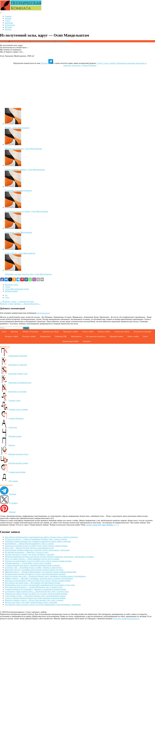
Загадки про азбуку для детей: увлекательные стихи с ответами (31, 602)
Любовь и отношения (30, 332)
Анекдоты (76, 65)
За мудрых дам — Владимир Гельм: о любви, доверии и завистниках (33, 567)
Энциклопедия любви (70, 341)
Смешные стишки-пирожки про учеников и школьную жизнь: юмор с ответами (38, 541)
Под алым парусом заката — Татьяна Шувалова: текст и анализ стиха (33, 587)
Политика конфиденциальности (126, 619)
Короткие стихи (16, 41)
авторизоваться (43, 313)
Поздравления (45, 336)
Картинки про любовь (51, 332)
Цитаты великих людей (18, 463)
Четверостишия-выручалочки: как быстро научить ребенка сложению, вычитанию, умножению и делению (49, 557)
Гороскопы (87, 341)
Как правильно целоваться (95, 336)
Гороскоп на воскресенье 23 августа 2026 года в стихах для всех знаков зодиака (38, 581)
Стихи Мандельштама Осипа (43, 41)
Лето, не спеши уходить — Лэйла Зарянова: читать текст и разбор (32, 559)
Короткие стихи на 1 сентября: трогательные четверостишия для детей (34, 570)
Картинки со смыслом (17, 365)
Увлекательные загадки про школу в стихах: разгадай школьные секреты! (35, 574)
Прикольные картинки (125, 63)
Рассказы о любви (29, 336)
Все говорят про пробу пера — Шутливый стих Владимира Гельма (32, 583)
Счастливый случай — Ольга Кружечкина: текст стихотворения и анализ (35, 596)
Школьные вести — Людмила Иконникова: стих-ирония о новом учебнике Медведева (40, 572)
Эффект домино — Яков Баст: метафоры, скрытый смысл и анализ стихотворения (39, 578)
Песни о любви (133, 336)
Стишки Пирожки (88, 65)
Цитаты (8, 29)
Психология (10, 25)
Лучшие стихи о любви (18, 409)
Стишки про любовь (16, 472)
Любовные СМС (61, 336)
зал (6, 295)
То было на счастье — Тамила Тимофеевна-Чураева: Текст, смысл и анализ (36, 539)
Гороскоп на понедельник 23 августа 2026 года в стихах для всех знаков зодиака (38, 561)
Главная (8, 16)
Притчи (11, 445)
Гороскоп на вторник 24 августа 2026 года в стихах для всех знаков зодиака (36, 546)
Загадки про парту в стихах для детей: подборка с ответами (29, 554)
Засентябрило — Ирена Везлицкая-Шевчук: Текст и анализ (29, 544)
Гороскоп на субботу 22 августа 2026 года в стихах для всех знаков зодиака (36, 594)
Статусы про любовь (121, 332)
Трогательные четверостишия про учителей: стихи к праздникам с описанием (37, 550)
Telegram (44, 63)
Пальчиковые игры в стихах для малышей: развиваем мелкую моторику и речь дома (40, 585)
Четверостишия (62, 41)
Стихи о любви (109, 63)
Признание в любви (70, 332)
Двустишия (13, 481)
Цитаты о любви (104, 332)
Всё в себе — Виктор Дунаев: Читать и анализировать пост (29, 548)
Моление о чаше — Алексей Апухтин (17, 301)
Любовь (8, 18)
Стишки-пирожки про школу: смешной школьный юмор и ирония (32, 565)
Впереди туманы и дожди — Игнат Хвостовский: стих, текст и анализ (34, 600)
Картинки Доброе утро (17, 374)
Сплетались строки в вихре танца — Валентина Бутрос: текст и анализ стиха (37, 591)
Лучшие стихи (14, 400)
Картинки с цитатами (17, 391)
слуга (7, 297)
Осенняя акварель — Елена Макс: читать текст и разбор (28, 563)
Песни (145, 336)
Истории (8, 27)
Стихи (7, 21)
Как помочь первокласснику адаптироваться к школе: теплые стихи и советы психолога (41, 537)
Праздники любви (116, 336)
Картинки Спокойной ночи (19, 383)
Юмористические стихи (18, 454)
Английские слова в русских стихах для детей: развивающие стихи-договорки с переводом (43, 605)
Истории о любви (11, 336)
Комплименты (76, 336)
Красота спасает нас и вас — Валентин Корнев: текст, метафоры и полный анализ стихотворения (45, 576)
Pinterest (12, 512)
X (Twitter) (13, 503)
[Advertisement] (77, 85)
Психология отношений (142, 332)
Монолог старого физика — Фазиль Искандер (20, 304)
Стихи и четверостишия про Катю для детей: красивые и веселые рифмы (35, 598)
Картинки (9, 23)
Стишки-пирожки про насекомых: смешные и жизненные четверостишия (35, 589)
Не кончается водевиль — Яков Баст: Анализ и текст (27, 552)
